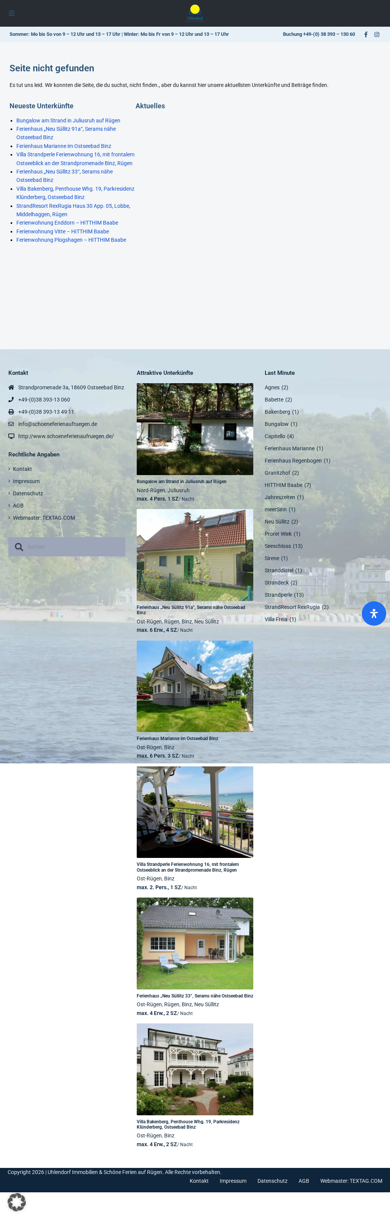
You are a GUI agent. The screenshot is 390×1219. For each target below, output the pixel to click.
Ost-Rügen (149, 621)
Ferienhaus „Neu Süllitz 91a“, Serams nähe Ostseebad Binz (191, 610)
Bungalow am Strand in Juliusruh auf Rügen (68, 120)
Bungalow (277, 424)
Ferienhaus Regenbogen (293, 461)
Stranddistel (279, 570)
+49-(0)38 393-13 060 (44, 400)
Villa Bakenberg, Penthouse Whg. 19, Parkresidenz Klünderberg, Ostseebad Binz (188, 1124)
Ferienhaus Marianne (290, 448)
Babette (274, 400)
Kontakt (22, 469)
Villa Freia (276, 619)
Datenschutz (28, 493)
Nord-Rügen (151, 490)
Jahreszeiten (280, 497)
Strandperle (278, 595)
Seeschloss (278, 546)
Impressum (26, 481)
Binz (187, 621)
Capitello (275, 436)
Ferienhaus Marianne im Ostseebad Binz (63, 146)
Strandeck (277, 583)
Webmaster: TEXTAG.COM (44, 518)
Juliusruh (179, 490)
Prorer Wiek (278, 534)
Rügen (171, 621)
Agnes (272, 387)
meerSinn (276, 509)
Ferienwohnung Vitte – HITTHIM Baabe (62, 231)
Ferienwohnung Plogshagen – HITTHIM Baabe (71, 240)
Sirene (272, 558)
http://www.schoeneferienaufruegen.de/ (66, 436)
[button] (17, 1202)
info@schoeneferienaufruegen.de (57, 424)
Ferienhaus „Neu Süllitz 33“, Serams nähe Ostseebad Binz (195, 996)
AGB (18, 506)
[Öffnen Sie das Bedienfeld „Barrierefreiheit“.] (374, 613)
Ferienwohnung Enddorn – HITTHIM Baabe (67, 223)
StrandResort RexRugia (292, 607)
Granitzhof (277, 473)
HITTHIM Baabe (283, 485)
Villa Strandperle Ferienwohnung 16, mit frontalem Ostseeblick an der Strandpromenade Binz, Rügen (188, 867)
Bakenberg (277, 412)
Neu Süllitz (206, 621)
